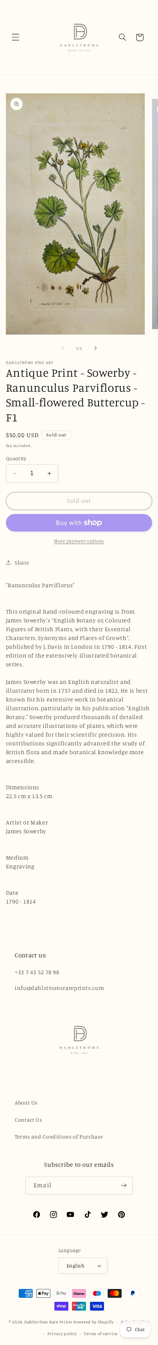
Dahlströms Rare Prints (48, 1321)
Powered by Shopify (93, 1321)
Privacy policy (61, 1333)
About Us (26, 1102)
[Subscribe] (123, 1186)
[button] (15, 37)
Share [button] (22, 562)
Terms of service (101, 1333)
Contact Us (28, 1120)
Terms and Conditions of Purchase (59, 1136)
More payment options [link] (79, 541)
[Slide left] (62, 348)
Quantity (16, 458)
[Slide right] (95, 348)
